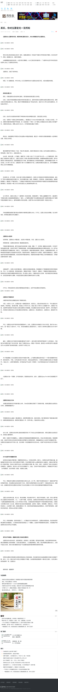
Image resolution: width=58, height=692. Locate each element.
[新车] (2, 616)
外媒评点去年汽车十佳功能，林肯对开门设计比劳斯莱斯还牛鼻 (18, 586)
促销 (14, 4)
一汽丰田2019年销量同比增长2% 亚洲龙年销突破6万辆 (16, 669)
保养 (9, 4)
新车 (12, 2)
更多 (56, 616)
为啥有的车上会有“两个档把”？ (10, 651)
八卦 (43, 2)
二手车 (53, 4)
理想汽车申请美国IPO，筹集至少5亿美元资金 (14, 667)
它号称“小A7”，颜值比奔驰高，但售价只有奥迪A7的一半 (16, 588)
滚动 (31, 2)
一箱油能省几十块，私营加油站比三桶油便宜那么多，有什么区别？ (17, 626)
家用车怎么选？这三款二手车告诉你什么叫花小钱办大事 (16, 662)
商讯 (38, 4)
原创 (25, 2)
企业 (40, 2)
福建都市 (11, 569)
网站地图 (20, 682)
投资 (28, 4)
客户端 (5, 10)
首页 (2, 4)
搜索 (2, 10)
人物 (23, 4)
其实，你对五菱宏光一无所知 (9, 581)
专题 (28, 2)
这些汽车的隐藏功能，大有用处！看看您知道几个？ (14, 618)
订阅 (8, 10)
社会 (17, 2)
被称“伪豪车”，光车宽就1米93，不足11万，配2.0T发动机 (16, 655)
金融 (31, 4)
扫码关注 (11, 10)
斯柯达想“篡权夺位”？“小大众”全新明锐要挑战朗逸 (14, 583)
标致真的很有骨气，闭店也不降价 (11, 653)
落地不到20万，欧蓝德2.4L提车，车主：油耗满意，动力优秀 (16, 620)
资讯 (9, 2)
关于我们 (3, 682)
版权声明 (26, 682)
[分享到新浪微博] (56, 31)
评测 (46, 4)
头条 (25, 4)
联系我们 (8, 682)
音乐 (48, 2)
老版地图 (14, 682)
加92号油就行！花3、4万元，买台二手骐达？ (14, 660)
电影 (46, 2)
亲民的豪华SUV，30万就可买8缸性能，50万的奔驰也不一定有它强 (19, 664)
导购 (12, 4)
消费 (38, 2)
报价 (53, 2)
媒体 (23, 2)
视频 (20, 2)
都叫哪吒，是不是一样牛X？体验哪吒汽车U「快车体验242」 (16, 624)
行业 (14, 2)
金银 (20, 4)
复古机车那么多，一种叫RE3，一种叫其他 (12, 590)
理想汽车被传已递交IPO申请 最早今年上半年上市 (15, 658)
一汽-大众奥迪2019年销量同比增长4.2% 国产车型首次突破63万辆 (17, 622)
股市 (17, 4)
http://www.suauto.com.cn (16, 688)
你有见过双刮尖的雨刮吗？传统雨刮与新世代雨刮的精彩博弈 (17, 579)
